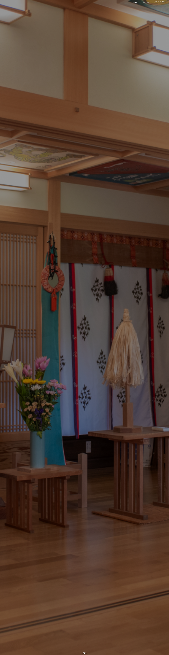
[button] (82, 653)
